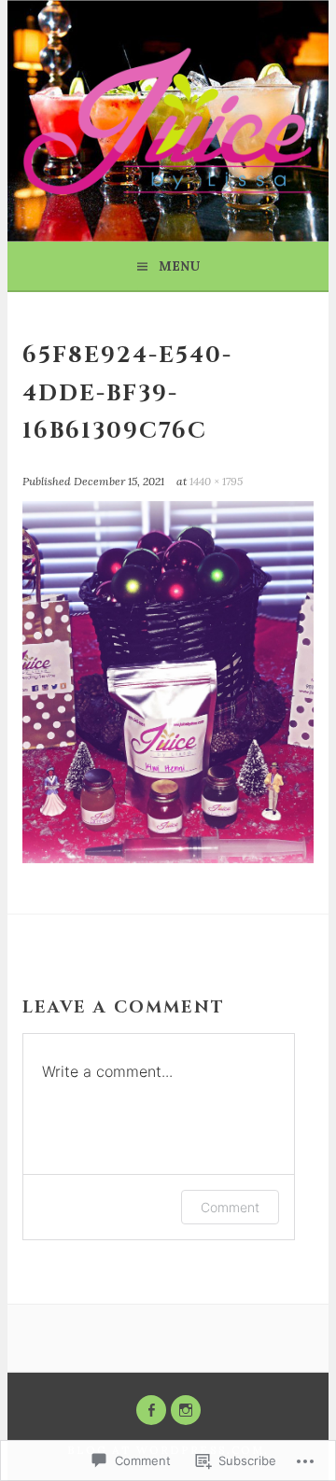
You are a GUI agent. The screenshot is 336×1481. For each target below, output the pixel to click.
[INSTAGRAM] (186, 1410)
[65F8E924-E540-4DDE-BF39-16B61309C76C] (167, 857)
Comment (230, 1207)
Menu (179, 266)
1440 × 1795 (216, 481)
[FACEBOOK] (151, 1410)
